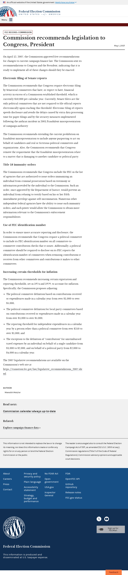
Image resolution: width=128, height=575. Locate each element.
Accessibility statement (31, 489)
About (6, 473)
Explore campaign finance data (21, 427)
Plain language (32, 481)
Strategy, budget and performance (31, 498)
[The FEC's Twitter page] (99, 519)
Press (6, 484)
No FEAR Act (51, 473)
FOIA (67, 473)
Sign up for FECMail (113, 529)
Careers (7, 479)
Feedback (113, 572)
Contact (7, 489)
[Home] (64, 12)
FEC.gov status (73, 497)
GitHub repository (71, 486)
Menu (4, 20)
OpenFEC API (72, 479)
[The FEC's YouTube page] (106, 519)
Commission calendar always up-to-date (29, 411)
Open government (52, 480)
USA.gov (49, 487)
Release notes (73, 492)
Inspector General (50, 494)
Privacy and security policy (32, 475)
